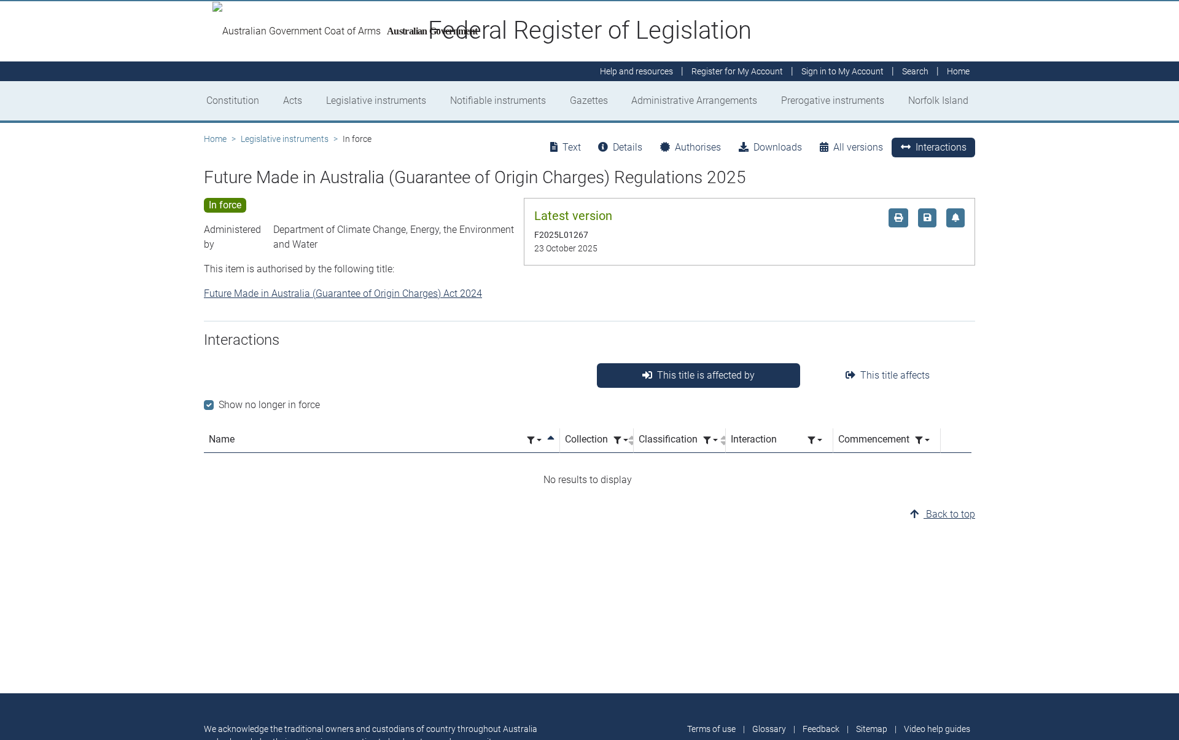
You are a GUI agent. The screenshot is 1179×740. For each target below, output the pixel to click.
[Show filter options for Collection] (621, 440)
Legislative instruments (376, 100)
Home (215, 139)
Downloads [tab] (777, 147)
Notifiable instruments (498, 100)
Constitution (232, 100)
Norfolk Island (938, 100)
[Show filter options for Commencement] (922, 440)
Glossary (769, 729)
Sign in (842, 71)
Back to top (949, 514)
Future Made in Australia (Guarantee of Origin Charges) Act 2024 (343, 293)
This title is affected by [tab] (706, 375)
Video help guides (937, 729)
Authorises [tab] (698, 147)
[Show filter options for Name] (534, 440)
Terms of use (711, 729)
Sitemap (871, 729)
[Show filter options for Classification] (710, 440)
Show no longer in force (269, 405)
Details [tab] (627, 147)
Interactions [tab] (941, 147)
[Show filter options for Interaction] (815, 440)
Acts (292, 100)
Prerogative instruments (832, 100)
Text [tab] (571, 147)
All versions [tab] (858, 147)
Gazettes (589, 100)
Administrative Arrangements (694, 100)
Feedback (821, 729)
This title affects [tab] (895, 375)
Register (737, 71)
